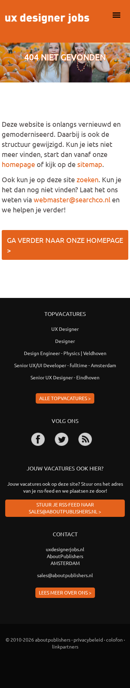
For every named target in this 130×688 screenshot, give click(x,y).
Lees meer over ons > (65, 592)
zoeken (87, 179)
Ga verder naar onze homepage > (65, 245)
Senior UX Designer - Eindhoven (65, 377)
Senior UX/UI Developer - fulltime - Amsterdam (65, 365)
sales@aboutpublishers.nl (65, 575)
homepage (18, 164)
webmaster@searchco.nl (72, 199)
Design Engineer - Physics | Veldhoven (65, 353)
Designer (65, 341)
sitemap (89, 164)
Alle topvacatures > (65, 398)
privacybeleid (88, 639)
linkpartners (65, 646)
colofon (114, 639)
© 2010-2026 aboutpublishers (38, 639)
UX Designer (65, 329)
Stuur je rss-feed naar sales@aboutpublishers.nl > (65, 507)
